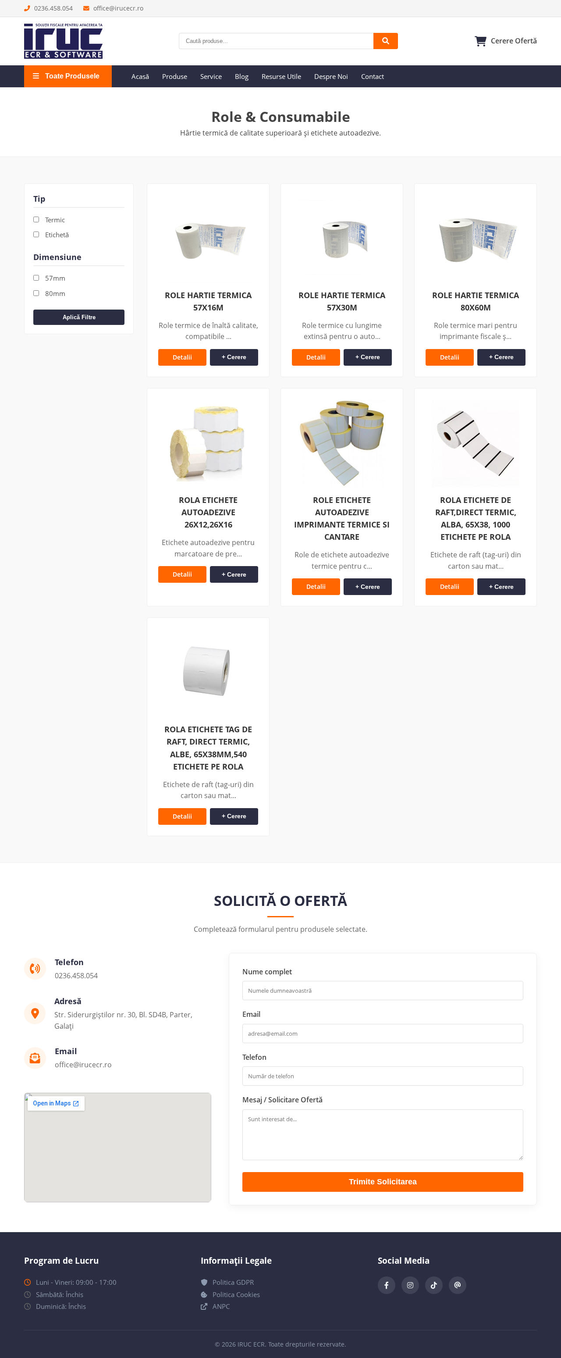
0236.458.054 (52, 8)
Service (211, 76)
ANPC (220, 1306)
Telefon (254, 1057)
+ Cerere (234, 357)
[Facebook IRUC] (386, 1285)
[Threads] (457, 1285)
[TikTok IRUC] (434, 1285)
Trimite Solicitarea (383, 1181)
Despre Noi (331, 76)
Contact (372, 76)
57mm (54, 278)
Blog (242, 76)
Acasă (140, 76)
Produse (174, 76)
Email (251, 1014)
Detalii (182, 357)
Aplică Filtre (79, 317)
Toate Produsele (71, 76)
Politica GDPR (232, 1282)
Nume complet (267, 972)
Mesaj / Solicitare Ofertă (282, 1100)
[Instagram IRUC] (410, 1285)
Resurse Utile (281, 76)
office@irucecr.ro (117, 8)
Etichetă (56, 234)
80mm (54, 293)
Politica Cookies (235, 1294)
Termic (54, 219)
